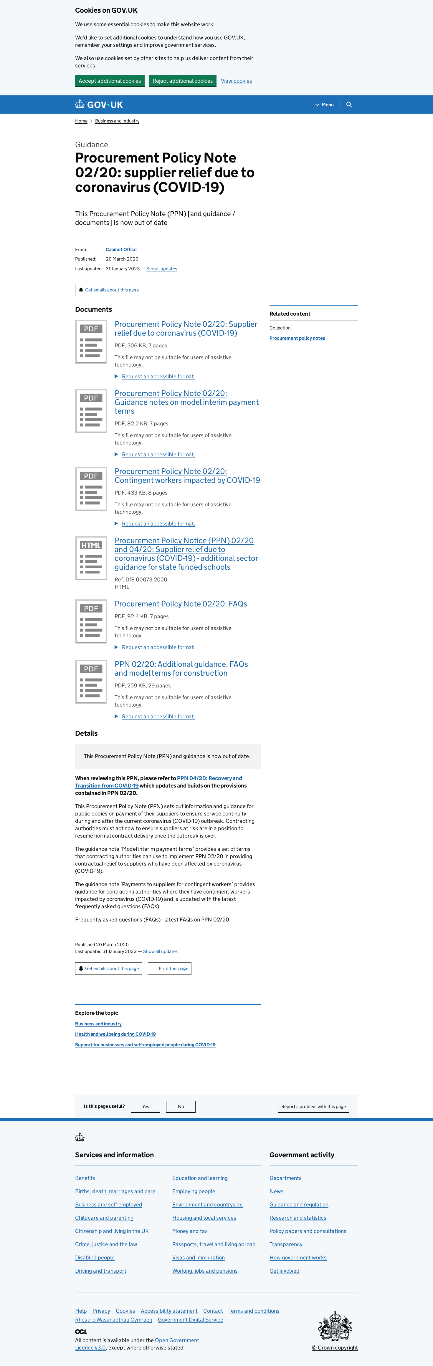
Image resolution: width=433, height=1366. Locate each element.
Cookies (125, 1310)
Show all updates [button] (160, 951)
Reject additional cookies (183, 80)
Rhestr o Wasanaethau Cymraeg (113, 1319)
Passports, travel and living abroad (214, 1244)
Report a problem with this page (313, 1106)
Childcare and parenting (104, 1217)
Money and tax (190, 1231)
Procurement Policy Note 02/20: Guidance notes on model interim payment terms (187, 402)
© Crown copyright (335, 1347)
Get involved (285, 1270)
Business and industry (117, 121)
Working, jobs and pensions (205, 1270)
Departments (286, 1178)
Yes (151, 1106)
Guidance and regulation (299, 1204)
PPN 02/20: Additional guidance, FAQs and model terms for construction (181, 668)
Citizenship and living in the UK (112, 1231)
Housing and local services (204, 1217)
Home (81, 121)
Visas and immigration (198, 1257)
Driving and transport (100, 1270)
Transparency (286, 1244)
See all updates (161, 268)
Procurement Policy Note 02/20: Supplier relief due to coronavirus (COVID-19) (186, 328)
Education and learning (200, 1178)
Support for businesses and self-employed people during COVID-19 (145, 1044)
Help (81, 1310)
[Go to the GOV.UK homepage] (99, 104)
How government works (298, 1257)
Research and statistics (298, 1217)
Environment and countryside (207, 1204)
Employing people (193, 1191)
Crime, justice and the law (106, 1244)
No (187, 1106)
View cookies (236, 81)
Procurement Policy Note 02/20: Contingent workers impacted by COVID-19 (187, 475)
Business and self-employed (108, 1204)
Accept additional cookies (110, 80)
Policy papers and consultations (308, 1231)
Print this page (173, 968)
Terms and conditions (254, 1310)
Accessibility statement (169, 1310)
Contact (213, 1310)
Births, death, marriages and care (115, 1191)
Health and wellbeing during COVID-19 (115, 1034)
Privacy (101, 1310)
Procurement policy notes (297, 338)
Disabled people (95, 1257)
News (277, 1191)
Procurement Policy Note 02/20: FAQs (181, 604)
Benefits (85, 1178)
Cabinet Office (121, 249)
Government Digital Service (190, 1319)
